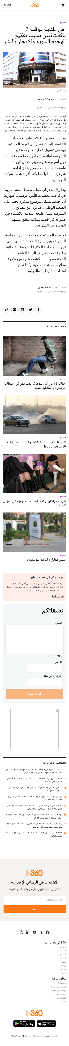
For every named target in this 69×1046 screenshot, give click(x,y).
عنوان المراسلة (52, 676)
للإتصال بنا (61, 998)
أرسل (34, 909)
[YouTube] (34, 932)
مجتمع (63, 22)
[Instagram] (21, 932)
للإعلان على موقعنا (58, 990)
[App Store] (46, 1023)
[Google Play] (24, 1023)
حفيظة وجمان (45, 99)
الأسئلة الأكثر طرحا (58, 987)
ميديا (64, 962)
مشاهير (63, 969)
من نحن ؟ (62, 983)
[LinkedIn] (28, 932)
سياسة (63, 947)
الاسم (58, 662)
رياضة (63, 966)
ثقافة (63, 958)
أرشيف (63, 1002)
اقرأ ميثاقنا (58, 596)
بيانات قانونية (60, 994)
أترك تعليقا (34, 693)
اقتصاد (63, 951)
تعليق (58, 622)
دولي (64, 973)
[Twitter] (41, 932)
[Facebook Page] (48, 932)
